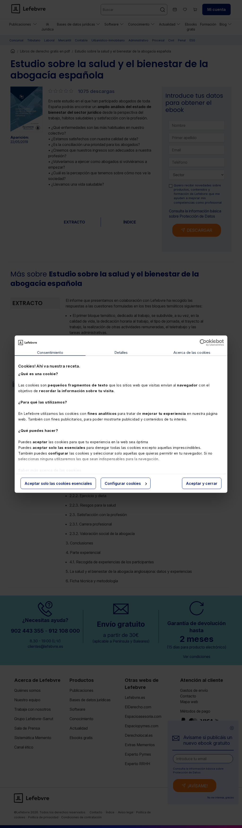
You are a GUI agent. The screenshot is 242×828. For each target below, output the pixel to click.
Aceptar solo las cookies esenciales (58, 483)
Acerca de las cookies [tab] (191, 352)
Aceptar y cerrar (201, 483)
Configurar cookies (123, 483)
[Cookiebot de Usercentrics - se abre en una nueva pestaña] (203, 342)
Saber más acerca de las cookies (50, 470)
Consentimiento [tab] (50, 352)
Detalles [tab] (121, 352)
